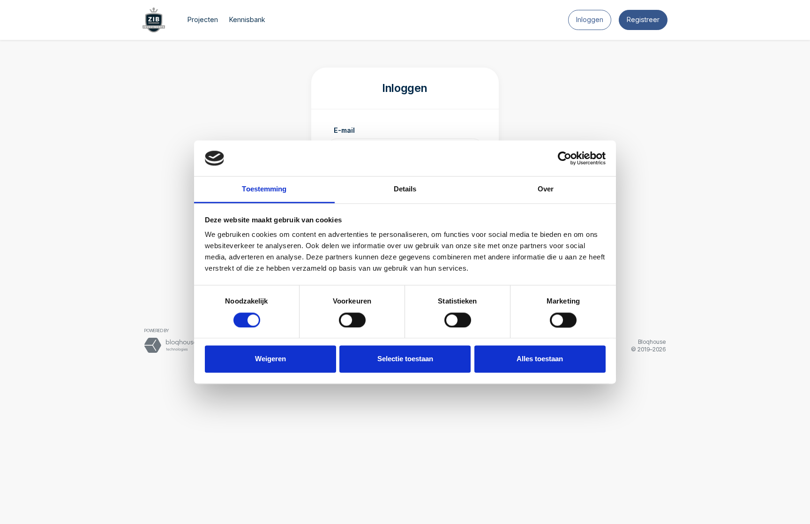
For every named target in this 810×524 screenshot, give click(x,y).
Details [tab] (405, 189)
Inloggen (589, 19)
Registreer (643, 19)
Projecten (203, 19)
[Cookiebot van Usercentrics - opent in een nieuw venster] (565, 158)
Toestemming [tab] (264, 189)
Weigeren (270, 359)
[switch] (352, 319)
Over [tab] (546, 189)
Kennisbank (247, 19)
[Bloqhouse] (170, 345)
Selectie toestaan (405, 359)
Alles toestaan (540, 359)
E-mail (344, 130)
